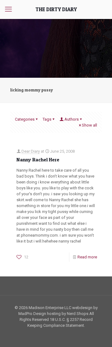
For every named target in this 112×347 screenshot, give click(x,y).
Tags (47, 119)
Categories (25, 119)
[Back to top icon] (99, 334)
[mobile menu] (8, 9)
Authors (71, 119)
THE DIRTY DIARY (56, 9)
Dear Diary (30, 151)
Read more (87, 257)
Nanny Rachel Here (37, 159)
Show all (89, 125)
